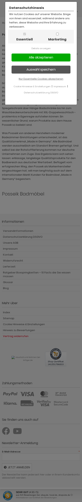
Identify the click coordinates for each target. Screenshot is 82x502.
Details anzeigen (41, 48)
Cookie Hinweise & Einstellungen (32, 86)
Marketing (57, 39)
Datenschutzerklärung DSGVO (41, 92)
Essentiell (24, 39)
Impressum (60, 86)
